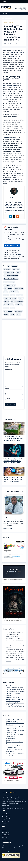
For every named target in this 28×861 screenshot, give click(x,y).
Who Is (12, 314)
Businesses (7, 269)
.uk (8, 265)
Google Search (6, 819)
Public (12, 295)
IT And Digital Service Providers (15, 706)
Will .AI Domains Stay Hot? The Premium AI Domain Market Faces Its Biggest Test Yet (13, 460)
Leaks (5, 291)
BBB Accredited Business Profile (15, 689)
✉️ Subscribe (19, 851)
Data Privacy (16, 269)
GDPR (8, 179)
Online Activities (14, 291)
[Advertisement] (14, 335)
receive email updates (14, 254)
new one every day (15, 56)
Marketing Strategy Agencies (14, 705)
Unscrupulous (18, 311)
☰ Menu (4, 1)
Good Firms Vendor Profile (13, 686)
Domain (18, 272)
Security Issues (6, 823)
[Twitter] (14, 216)
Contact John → (7, 528)
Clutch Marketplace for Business (15, 691)
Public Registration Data (10, 298)
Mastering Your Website (11, 210)
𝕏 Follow (4, 851)
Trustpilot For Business (12, 697)
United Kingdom (8, 311)
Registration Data (8, 304)
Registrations (18, 304)
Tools (12, 308)
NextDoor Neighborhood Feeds (15, 703)
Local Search (5, 835)
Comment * (8, 369)
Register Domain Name (17, 301)
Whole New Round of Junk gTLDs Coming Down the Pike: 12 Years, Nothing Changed (13, 438)
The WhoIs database (9, 137)
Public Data (19, 295)
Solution (6, 308)
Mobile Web (5, 837)
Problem (6, 295)
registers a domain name (10, 85)
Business (4, 830)
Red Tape (6, 301)
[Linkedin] (10, 216)
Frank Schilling (19, 640)
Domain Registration (9, 282)
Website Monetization (10, 205)
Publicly (21, 298)
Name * (7, 388)
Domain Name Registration (11, 275)
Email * (7, 393)
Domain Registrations (9, 285)
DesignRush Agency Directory (14, 687)
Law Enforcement (18, 288)
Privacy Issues (6, 840)
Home (3, 18)
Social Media (5, 821)
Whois (18, 314)
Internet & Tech (6, 816)
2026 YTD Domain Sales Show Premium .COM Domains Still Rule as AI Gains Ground (13, 479)
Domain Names (8, 18)
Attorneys (14, 265)
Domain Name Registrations (11, 278)
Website (6, 314)
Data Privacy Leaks (9, 272)
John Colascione (18, 201)
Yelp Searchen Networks (13, 701)
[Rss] (17, 216)
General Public (8, 288)
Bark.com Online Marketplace (14, 699)
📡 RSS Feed (11, 851)
